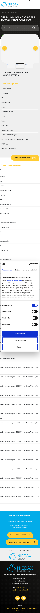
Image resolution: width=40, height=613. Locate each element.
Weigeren (20, 347)
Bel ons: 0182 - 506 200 (18, 535)
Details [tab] (17, 270)
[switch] (35, 311)
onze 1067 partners (14, 280)
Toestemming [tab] (7, 270)
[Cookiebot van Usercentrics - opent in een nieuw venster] (29, 264)
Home (2, 13)
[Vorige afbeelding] (4, 48)
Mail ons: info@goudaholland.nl (20, 542)
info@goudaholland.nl (20, 590)
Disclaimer (7, 608)
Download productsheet (22, 157)
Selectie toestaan (20, 340)
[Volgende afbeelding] (35, 48)
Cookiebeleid (24, 608)
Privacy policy (15, 608)
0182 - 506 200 (21, 587)
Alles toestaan (20, 333)
